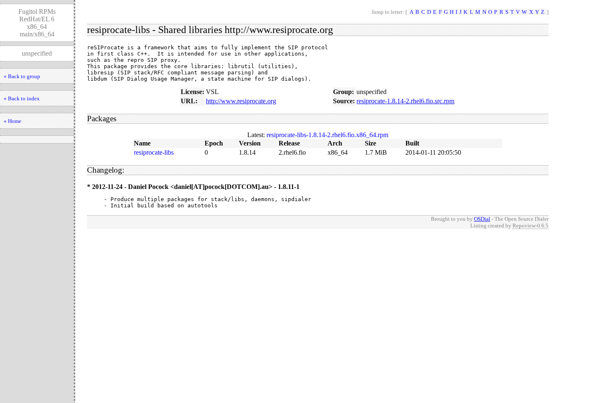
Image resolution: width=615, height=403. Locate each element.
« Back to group (22, 76)
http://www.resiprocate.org (241, 101)
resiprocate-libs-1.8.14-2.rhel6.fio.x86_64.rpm (327, 134)
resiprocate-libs (154, 152)
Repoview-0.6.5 (530, 225)
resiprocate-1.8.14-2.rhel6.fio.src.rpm (405, 101)
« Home (12, 121)
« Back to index (22, 98)
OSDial (482, 219)
